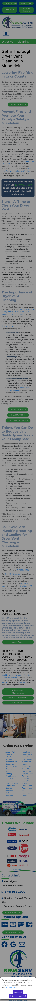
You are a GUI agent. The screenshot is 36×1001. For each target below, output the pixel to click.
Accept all (18, 992)
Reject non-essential (18, 996)
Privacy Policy (11, 987)
